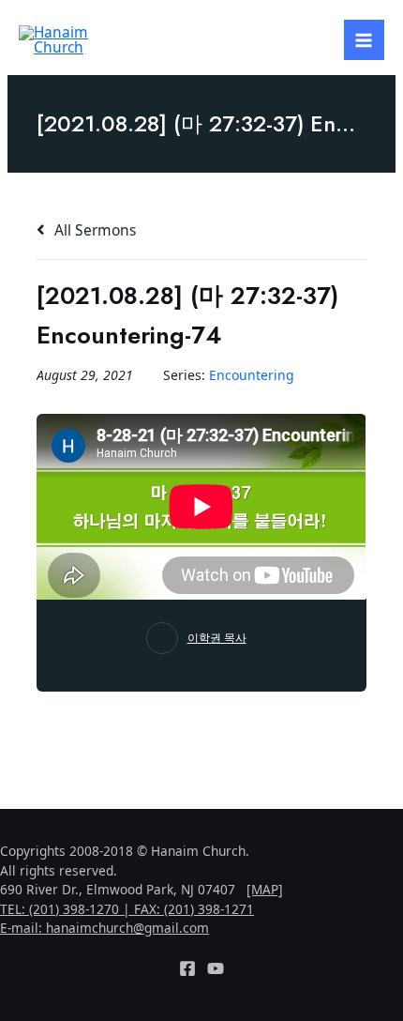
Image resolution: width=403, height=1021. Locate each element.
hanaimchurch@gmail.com (127, 928)
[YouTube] (215, 968)
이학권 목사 (216, 638)
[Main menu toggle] (364, 40)
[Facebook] (187, 968)
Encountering (251, 375)
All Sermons (93, 230)
